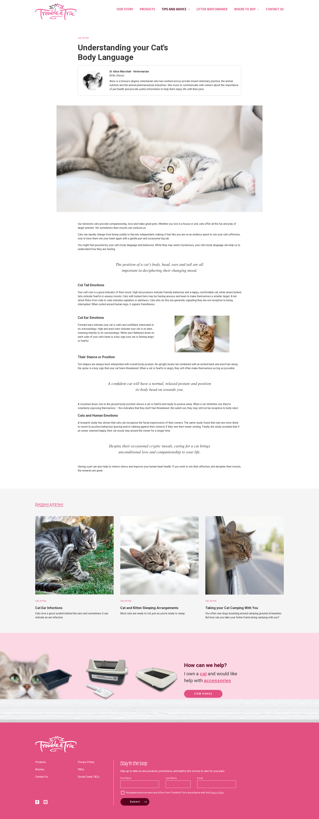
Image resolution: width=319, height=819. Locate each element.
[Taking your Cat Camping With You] (244, 555)
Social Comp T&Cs (88, 776)
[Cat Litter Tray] (54, 701)
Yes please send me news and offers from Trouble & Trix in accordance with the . (175, 792)
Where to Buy (245, 9)
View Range (203, 693)
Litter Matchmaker (212, 9)
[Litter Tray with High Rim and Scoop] (104, 701)
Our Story (125, 9)
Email (200, 778)
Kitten (85, 38)
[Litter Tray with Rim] (156, 701)
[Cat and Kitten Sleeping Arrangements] (159, 555)
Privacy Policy (86, 762)
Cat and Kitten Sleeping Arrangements (149, 608)
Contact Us (275, 9)
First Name (126, 778)
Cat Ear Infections (48, 608)
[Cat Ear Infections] (74, 555)
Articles (39, 769)
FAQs (81, 769)
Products (147, 9)
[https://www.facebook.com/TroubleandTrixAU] (37, 802)
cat (203, 673)
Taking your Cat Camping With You (231, 608)
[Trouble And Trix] (56, 11)
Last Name (171, 778)
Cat (79, 38)
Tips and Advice (174, 9)
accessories (217, 680)
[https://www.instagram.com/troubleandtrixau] (46, 802)
